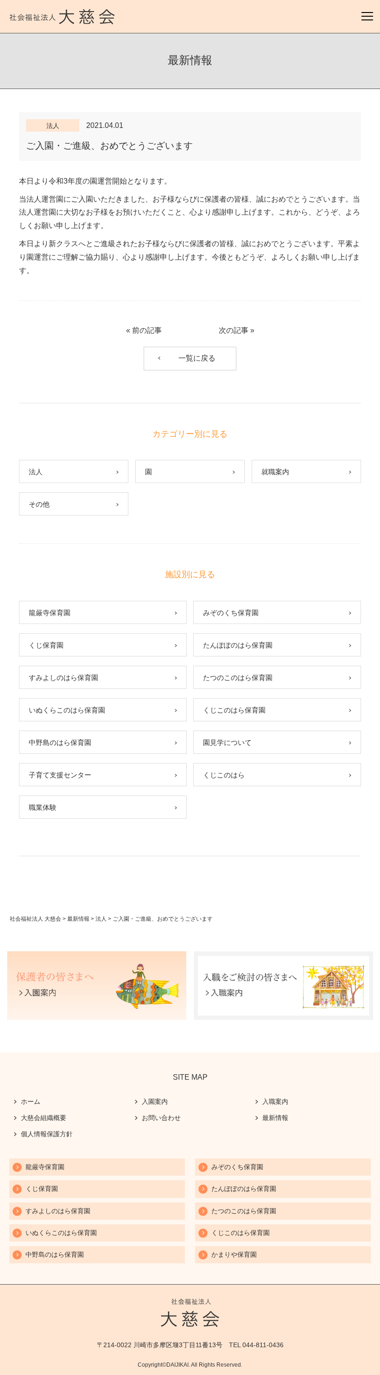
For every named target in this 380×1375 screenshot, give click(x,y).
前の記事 (147, 330)
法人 (52, 125)
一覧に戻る (196, 358)
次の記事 (233, 330)
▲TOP (361, 1357)
